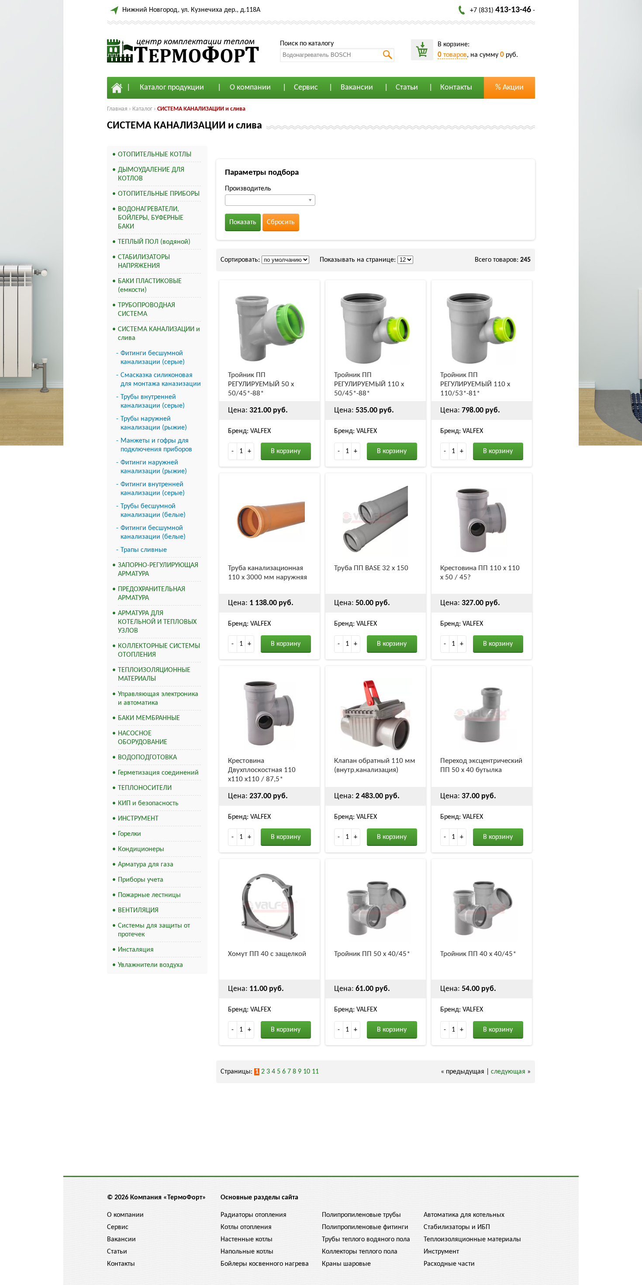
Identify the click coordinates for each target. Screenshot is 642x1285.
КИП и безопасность (148, 803)
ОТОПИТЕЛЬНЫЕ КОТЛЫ (154, 154)
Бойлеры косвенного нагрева (265, 1264)
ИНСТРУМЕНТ (138, 818)
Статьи (407, 87)
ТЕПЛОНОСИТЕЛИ (145, 788)
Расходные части (449, 1264)
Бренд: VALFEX (249, 431)
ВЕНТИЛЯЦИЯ (138, 910)
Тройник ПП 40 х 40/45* (478, 954)
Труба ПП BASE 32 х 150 (371, 568)
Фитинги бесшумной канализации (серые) (153, 358)
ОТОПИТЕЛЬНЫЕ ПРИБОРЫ (159, 193)
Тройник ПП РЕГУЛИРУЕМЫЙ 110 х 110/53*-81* (475, 384)
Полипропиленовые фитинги (365, 1227)
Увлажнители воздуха (150, 965)
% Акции (509, 87)
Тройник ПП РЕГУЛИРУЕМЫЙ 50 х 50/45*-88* (261, 384)
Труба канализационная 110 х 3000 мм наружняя (267, 573)
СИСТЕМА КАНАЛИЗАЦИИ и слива (201, 109)
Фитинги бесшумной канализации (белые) (153, 532)
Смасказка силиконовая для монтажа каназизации (161, 380)
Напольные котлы (247, 1251)
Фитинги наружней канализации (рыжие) (154, 467)
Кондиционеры (141, 849)
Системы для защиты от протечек (154, 930)
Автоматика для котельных (464, 1215)
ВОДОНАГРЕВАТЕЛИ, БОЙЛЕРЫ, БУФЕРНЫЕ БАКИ (150, 218)
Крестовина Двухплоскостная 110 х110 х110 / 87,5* (262, 770)
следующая (508, 1071)
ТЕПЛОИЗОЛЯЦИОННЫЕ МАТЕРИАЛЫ (154, 674)
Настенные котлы (247, 1239)
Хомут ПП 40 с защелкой (267, 954)
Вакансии (357, 87)
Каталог (142, 109)
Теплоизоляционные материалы (472, 1239)
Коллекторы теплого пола (359, 1251)
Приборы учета (140, 879)
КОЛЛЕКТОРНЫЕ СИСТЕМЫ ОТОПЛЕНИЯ (159, 650)
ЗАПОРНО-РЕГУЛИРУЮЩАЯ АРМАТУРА (158, 570)
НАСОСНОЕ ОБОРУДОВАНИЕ (142, 738)
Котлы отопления (246, 1227)
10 (306, 1071)
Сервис (306, 87)
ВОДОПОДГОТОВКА (147, 757)
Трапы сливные (144, 550)
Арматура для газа (145, 864)
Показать (242, 222)
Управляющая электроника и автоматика (158, 699)
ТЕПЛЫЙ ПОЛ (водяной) (154, 242)
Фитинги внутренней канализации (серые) (153, 489)
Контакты (456, 87)
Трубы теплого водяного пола (366, 1239)
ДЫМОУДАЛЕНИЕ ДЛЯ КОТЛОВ (151, 174)
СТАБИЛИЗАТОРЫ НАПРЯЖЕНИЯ (144, 262)
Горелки (129, 834)
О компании (250, 87)
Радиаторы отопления (253, 1215)
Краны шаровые (346, 1264)
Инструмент (441, 1251)
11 (315, 1071)
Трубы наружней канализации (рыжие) (154, 423)
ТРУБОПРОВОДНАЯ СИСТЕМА (146, 310)
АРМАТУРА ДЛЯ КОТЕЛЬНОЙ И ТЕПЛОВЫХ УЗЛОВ (157, 622)
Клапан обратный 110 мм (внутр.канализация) (374, 765)
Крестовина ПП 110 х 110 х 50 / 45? (480, 573)
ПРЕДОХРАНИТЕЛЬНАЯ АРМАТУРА (151, 594)
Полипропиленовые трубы (361, 1215)
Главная (117, 109)
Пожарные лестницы (149, 895)
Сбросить (281, 222)
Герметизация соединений (158, 772)
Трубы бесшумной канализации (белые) (153, 511)
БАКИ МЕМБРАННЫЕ (149, 718)
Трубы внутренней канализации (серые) (153, 401)
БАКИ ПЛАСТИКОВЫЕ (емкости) (150, 286)
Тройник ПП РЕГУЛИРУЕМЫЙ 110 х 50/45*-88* (369, 384)
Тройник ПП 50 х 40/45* (372, 954)
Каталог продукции (172, 87)
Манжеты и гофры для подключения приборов (156, 445)
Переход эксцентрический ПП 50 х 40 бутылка (481, 765)
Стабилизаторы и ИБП (457, 1227)
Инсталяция (136, 949)
